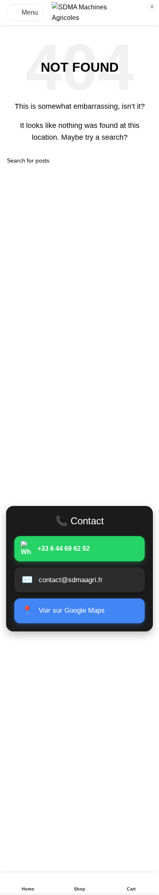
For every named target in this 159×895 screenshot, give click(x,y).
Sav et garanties (29, 825)
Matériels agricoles (33, 726)
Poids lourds (24, 665)
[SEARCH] (143, 160)
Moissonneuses (29, 695)
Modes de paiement (34, 810)
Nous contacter (28, 756)
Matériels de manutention (42, 710)
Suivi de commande (35, 741)
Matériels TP (24, 680)
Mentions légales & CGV (41, 795)
